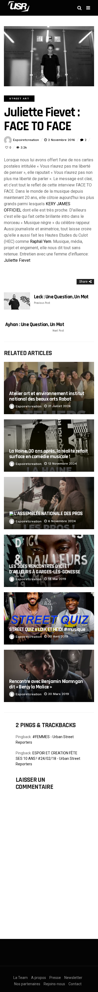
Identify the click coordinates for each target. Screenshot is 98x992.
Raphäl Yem (40, 241)
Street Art (19, 98)
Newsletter (73, 978)
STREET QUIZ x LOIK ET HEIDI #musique (47, 629)
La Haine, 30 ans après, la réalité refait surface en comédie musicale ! (48, 454)
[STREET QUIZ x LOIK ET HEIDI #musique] (49, 618)
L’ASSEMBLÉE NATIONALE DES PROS (48, 513)
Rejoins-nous (54, 984)
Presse (55, 978)
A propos (38, 978)
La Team (20, 978)
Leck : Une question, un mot (61, 299)
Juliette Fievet (17, 260)
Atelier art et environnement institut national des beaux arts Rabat (46, 396)
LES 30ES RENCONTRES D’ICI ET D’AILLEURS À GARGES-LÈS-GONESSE (44, 569)
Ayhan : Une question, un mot (34, 327)
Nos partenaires (27, 984)
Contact (75, 984)
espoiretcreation (26, 140)
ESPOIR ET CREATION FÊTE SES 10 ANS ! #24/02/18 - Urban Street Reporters (48, 758)
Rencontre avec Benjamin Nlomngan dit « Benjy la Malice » (46, 684)
